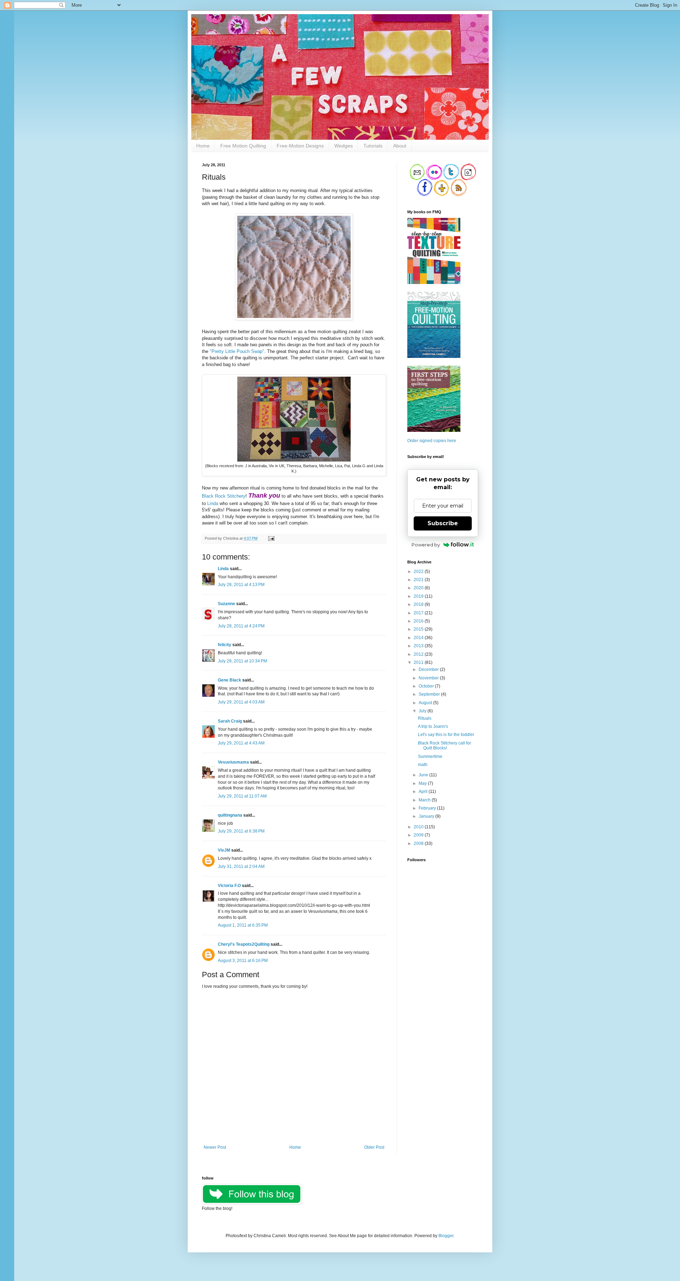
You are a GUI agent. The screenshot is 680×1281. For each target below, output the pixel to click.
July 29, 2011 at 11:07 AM (242, 796)
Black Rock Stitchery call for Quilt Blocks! (444, 745)
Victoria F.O (229, 885)
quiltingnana (230, 815)
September (430, 694)
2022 (419, 571)
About (399, 146)
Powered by (426, 544)
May (423, 783)
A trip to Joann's (433, 726)
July (423, 710)
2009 (419, 835)
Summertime (430, 756)
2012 (419, 654)
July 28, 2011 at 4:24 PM (241, 626)
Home (203, 146)
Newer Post (215, 1147)
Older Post (374, 1147)
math (422, 764)
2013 (419, 645)
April (424, 791)
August (426, 702)
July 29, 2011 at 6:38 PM (241, 831)
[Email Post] (270, 538)
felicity (224, 644)
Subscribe (442, 523)
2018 (419, 604)
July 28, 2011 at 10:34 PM (242, 661)
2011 (419, 662)
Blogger (445, 1235)
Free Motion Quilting (243, 146)
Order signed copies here (431, 440)
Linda (212, 503)
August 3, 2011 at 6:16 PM (243, 960)
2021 (419, 579)
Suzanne (226, 603)
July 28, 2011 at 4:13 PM (241, 584)
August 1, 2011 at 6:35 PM (243, 925)
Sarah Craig (230, 721)
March (425, 800)
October (427, 686)
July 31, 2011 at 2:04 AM (241, 866)
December (429, 669)
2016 (419, 621)
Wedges (343, 146)
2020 (419, 587)
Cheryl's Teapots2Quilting (244, 944)
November (429, 678)
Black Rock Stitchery (223, 496)
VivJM (224, 850)
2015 (419, 629)
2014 (419, 637)
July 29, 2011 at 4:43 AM (241, 743)
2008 (419, 843)
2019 (419, 596)
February (428, 808)
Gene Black (229, 680)
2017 (419, 612)
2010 (419, 826)
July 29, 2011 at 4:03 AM (241, 702)
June (424, 774)
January (427, 816)
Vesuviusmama (233, 762)
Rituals (424, 718)
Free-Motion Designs (300, 146)
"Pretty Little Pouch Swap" (237, 351)
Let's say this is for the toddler (446, 734)
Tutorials (372, 146)
